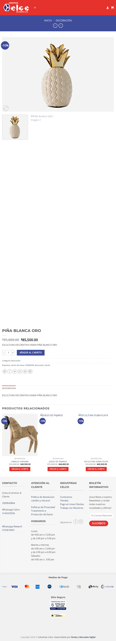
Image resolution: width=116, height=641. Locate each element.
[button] (35, 7)
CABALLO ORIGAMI (20, 461)
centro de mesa (17, 365)
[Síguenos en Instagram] (81, 521)
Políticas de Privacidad (43, 507)
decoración (39, 365)
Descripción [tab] (9, 388)
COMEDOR (29, 365)
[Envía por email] (20, 371)
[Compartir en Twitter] (15, 371)
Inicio (48, 20)
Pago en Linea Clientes (72, 504)
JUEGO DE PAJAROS (58, 461)
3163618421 (8, 530)
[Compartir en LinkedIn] (30, 371)
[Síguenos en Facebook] (75, 521)
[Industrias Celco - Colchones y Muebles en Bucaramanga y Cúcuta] (16, 7)
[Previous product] (61, 25)
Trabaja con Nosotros (71, 507)
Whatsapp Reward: (12, 526)
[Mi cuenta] (107, 8)
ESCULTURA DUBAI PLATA (96, 461)
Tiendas (64, 500)
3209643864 (8, 503)
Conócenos (66, 497)
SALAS (47, 365)
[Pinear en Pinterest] (25, 371)
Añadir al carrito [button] (19, 469)
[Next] (108, 74)
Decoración (64, 20)
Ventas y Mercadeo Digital (83, 637)
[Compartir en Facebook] (9, 371)
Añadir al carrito (31, 352)
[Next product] (55, 25)
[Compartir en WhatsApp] (4, 371)
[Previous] (7, 74)
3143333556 (8, 513)
